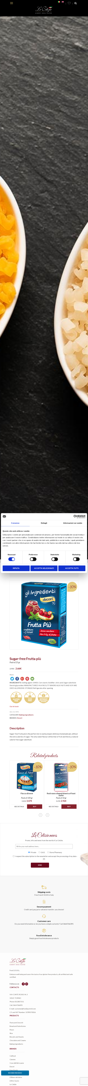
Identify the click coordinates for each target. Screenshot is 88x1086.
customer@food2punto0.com (25, 1009)
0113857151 (19, 1002)
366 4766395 (18, 1005)
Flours (12, 1030)
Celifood (13, 1056)
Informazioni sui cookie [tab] (72, 523)
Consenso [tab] (15, 523)
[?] (44, 859)
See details (19, 806)
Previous (40, 815)
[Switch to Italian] (59, 2)
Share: (12, 675)
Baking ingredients (26, 715)
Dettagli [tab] (44, 523)
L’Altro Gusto (14, 1081)
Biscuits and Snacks (17, 1037)
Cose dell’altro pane (17, 1063)
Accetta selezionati (44, 568)
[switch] (33, 559)
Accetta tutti (71, 568)
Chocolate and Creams (18, 1040)
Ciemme (12, 1059)
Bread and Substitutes (18, 1026)
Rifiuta (16, 568)
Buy (34, 806)
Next (47, 815)
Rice (11, 1033)
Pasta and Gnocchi (16, 1023)
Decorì (19, 718)
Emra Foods (14, 1070)
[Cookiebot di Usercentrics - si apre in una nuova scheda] (75, 516)
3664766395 (68, 924)
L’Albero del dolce (16, 1077)
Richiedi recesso (15, 1073)
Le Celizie (13, 1084)
